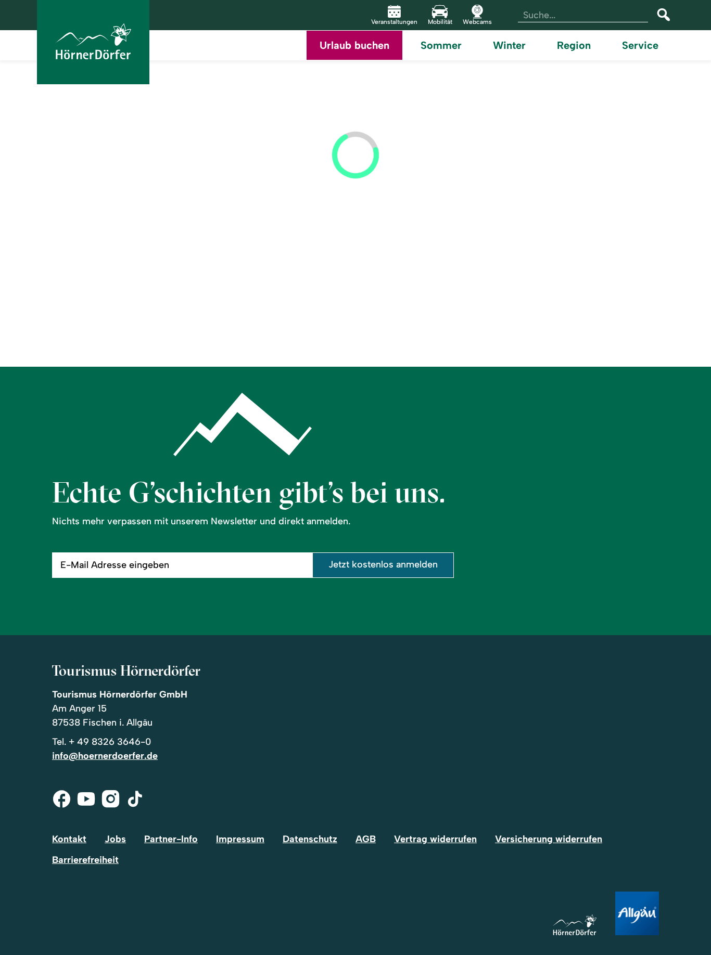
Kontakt (69, 839)
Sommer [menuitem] (441, 45)
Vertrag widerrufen (435, 839)
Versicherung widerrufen (548, 839)
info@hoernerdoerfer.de (105, 756)
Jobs (115, 839)
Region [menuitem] (574, 45)
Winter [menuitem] (509, 45)
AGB (365, 839)
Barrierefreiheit (85, 860)
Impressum (240, 839)
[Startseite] (574, 925)
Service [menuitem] (640, 45)
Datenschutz (310, 839)
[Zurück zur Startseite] (93, 42)
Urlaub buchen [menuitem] (354, 45)
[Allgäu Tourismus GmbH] (637, 914)
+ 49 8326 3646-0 (110, 741)
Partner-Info (171, 839)
